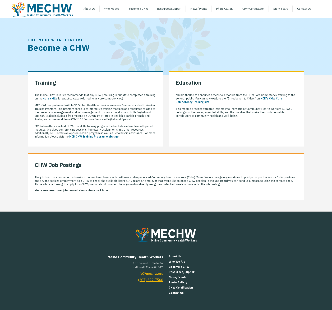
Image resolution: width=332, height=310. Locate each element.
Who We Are (111, 8)
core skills (50, 98)
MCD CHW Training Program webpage (94, 136)
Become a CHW (138, 8)
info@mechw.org (150, 273)
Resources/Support (169, 8)
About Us (89, 8)
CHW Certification (253, 8)
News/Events (198, 8)
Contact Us (304, 8)
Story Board (280, 8)
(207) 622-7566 (150, 279)
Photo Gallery (224, 8)
